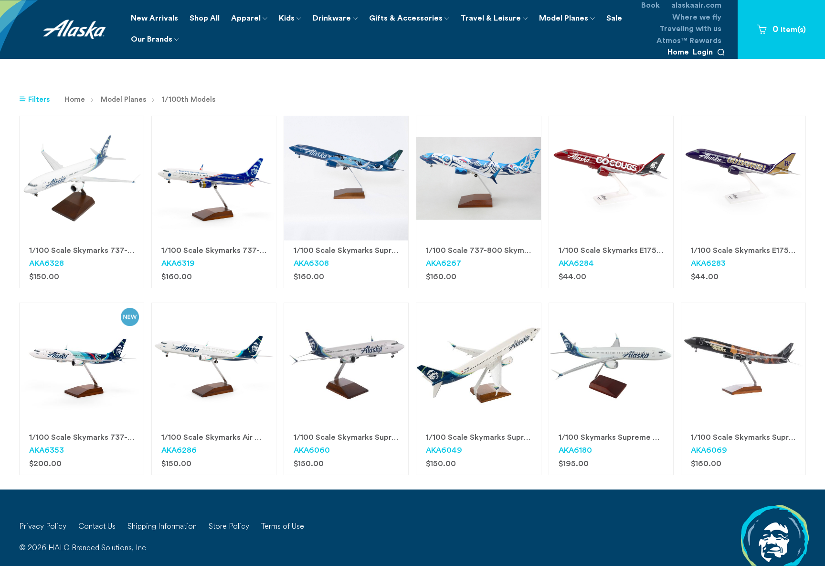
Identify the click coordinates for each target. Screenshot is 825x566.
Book (650, 6)
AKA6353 (46, 451)
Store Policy (229, 527)
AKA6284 (576, 264)
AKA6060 (312, 451)
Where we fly (696, 18)
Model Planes (570, 21)
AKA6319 (178, 264)
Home (678, 52)
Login (703, 52)
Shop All (205, 18)
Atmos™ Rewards (688, 41)
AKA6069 (709, 451)
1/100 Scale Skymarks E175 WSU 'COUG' (632, 251)
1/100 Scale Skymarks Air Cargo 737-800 (236, 438)
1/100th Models (188, 100)
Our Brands (158, 42)
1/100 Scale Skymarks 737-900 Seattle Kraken (114, 438)
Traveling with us (690, 29)
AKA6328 (46, 264)
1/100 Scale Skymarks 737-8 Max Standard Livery (119, 251)
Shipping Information (162, 527)
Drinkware (338, 21)
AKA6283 (708, 264)
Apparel (252, 21)
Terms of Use (282, 527)
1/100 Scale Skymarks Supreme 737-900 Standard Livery (530, 438)
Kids (293, 21)
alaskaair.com (696, 6)
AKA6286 (179, 451)
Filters (38, 100)
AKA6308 (311, 264)
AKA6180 (575, 451)
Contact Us (97, 527)
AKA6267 (443, 264)
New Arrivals (154, 18)
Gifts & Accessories (412, 21)
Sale (614, 18)
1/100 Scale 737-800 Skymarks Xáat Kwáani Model (518, 251)
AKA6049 (444, 451)
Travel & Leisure (497, 21)
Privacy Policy (42, 527)
